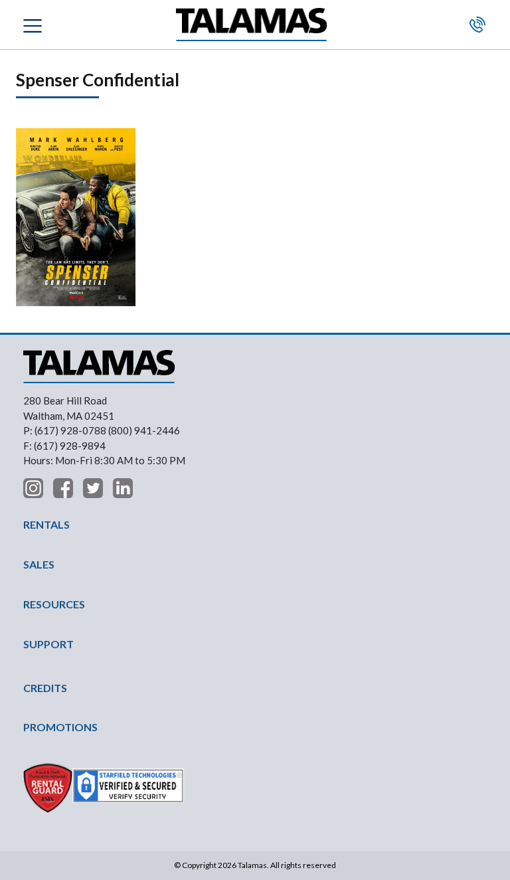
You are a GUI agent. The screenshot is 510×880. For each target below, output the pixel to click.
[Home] (251, 24)
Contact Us (477, 24)
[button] (34, 24)
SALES (38, 564)
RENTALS (46, 524)
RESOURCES (54, 604)
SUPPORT (48, 644)
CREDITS (45, 687)
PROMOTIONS (60, 727)
